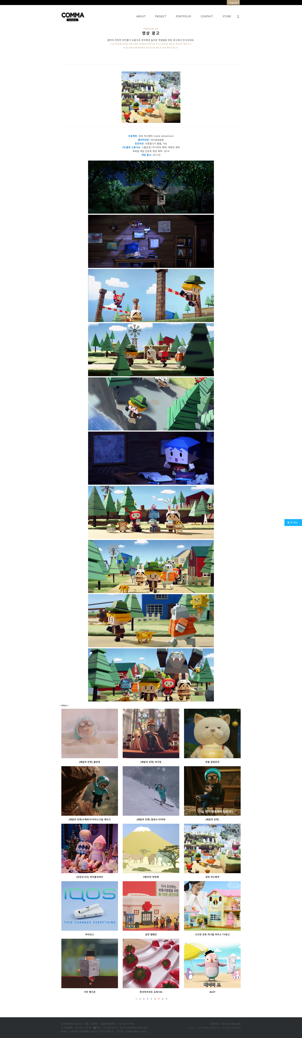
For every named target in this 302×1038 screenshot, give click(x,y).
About (141, 16)
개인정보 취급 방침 (231, 1023)
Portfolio (183, 16)
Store (227, 16)
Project (160, 16)
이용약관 (214, 1023)
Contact (207, 16)
